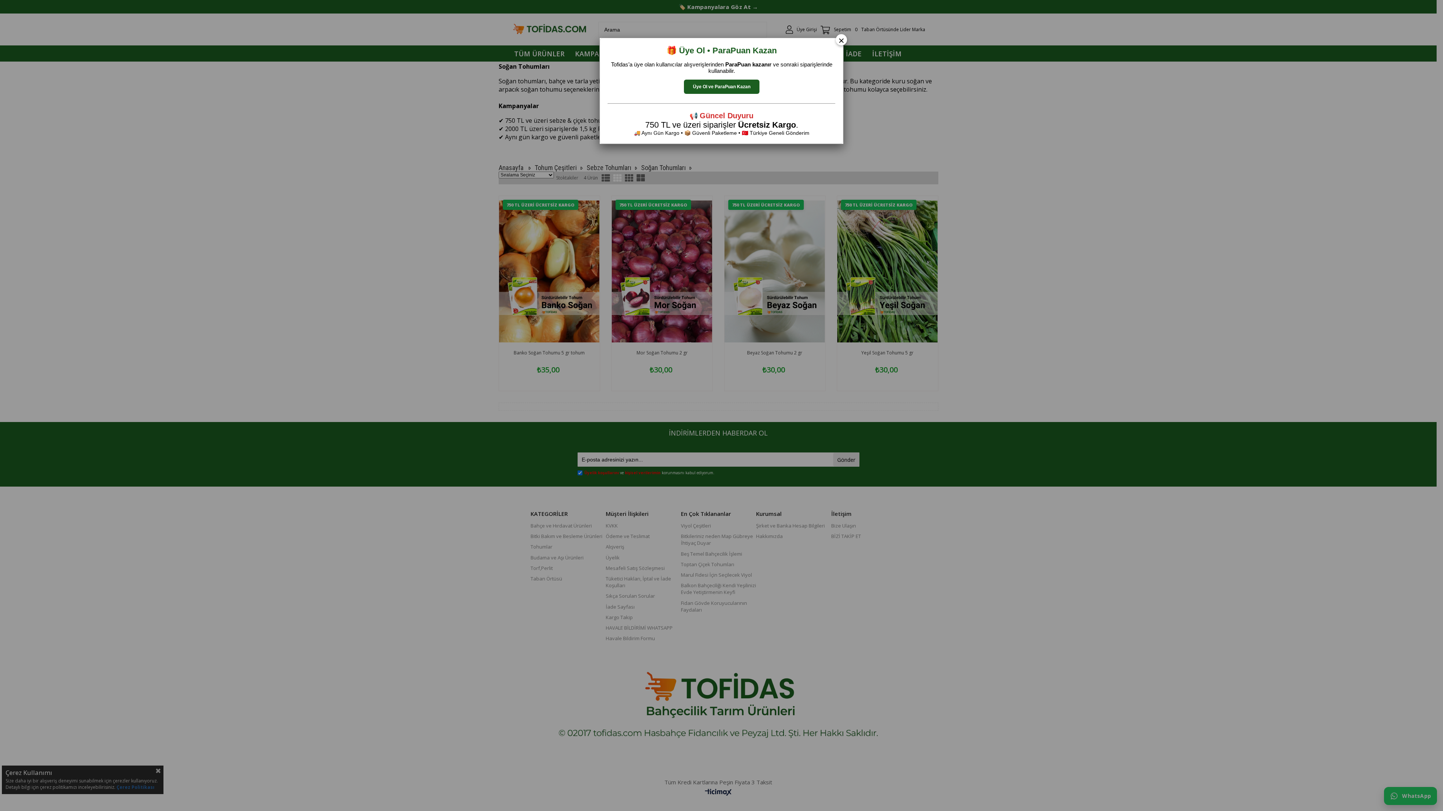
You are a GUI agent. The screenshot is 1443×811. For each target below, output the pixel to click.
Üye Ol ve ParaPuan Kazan (721, 86)
